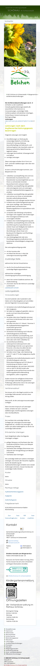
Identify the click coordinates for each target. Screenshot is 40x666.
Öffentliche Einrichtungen (13, 654)
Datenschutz (9, 633)
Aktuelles (8, 647)
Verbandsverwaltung (12, 650)
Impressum (9, 631)
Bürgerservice (32, 94)
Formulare (9, 645)
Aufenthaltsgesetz (11, 500)
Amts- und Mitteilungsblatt (14, 652)
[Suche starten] (4, 24)
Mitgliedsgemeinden (12, 649)
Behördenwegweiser (12, 638)
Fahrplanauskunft (13, 543)
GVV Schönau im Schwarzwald (16, 94)
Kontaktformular (11, 629)
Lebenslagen (10, 641)
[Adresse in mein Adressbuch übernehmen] (22, 530)
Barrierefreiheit (10, 634)
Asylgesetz (8, 496)
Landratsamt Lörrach (12, 288)
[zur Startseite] (19, 12)
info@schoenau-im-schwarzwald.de (19, 576)
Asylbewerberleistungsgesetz (14, 492)
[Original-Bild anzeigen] (11, 598)
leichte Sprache (10, 636)
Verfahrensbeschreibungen (14, 643)
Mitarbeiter (9, 640)
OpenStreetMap (13, 541)
